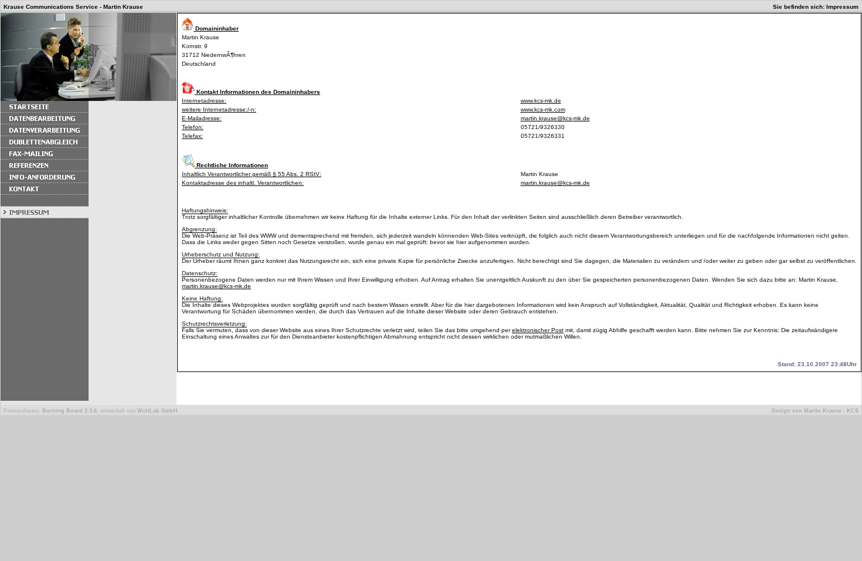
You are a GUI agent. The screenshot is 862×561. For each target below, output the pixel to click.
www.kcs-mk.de (541, 100)
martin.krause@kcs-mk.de (555, 118)
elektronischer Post (538, 330)
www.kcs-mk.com (543, 109)
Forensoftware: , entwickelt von (91, 411)
